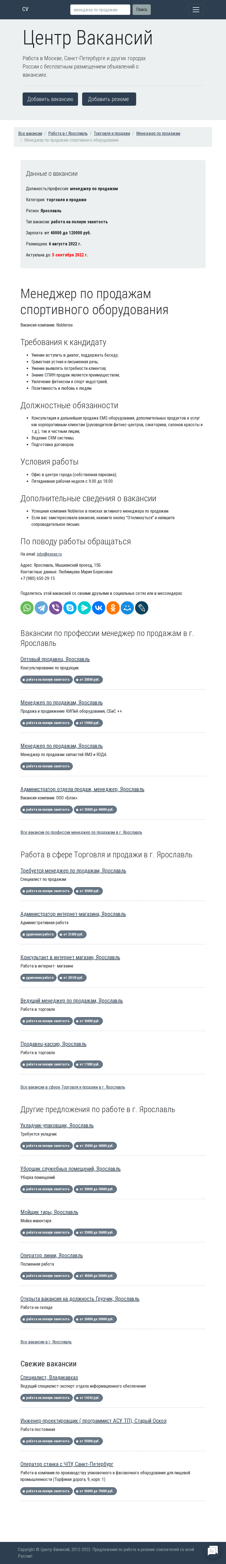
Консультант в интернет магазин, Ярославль (70, 957)
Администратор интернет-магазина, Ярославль (73, 914)
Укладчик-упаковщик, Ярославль (57, 1125)
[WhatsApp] (27, 607)
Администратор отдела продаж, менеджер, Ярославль (82, 789)
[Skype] (70, 607)
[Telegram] (41, 607)
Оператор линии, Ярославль (51, 1255)
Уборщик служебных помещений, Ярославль (70, 1168)
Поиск (141, 9)
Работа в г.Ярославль (68, 133)
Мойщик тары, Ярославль (49, 1212)
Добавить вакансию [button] (50, 99)
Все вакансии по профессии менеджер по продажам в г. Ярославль (81, 832)
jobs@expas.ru (49, 554)
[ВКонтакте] (98, 607)
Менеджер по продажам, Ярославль (61, 702)
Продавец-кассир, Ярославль (53, 1044)
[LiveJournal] (141, 607)
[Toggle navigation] (196, 9)
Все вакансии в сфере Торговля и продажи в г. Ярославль (72, 1087)
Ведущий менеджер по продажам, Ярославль (71, 1000)
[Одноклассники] (113, 607)
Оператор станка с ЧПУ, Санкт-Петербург (66, 1464)
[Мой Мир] (127, 607)
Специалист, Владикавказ (49, 1377)
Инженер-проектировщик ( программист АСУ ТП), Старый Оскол (93, 1420)
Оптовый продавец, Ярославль (55, 659)
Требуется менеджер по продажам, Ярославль (73, 870)
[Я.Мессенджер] (84, 607)
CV (25, 9)
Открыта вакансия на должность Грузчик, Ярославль (79, 1298)
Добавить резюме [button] (108, 99)
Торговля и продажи (112, 133)
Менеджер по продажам (158, 133)
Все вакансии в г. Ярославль (46, 1342)
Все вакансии (30, 133)
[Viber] (55, 607)
